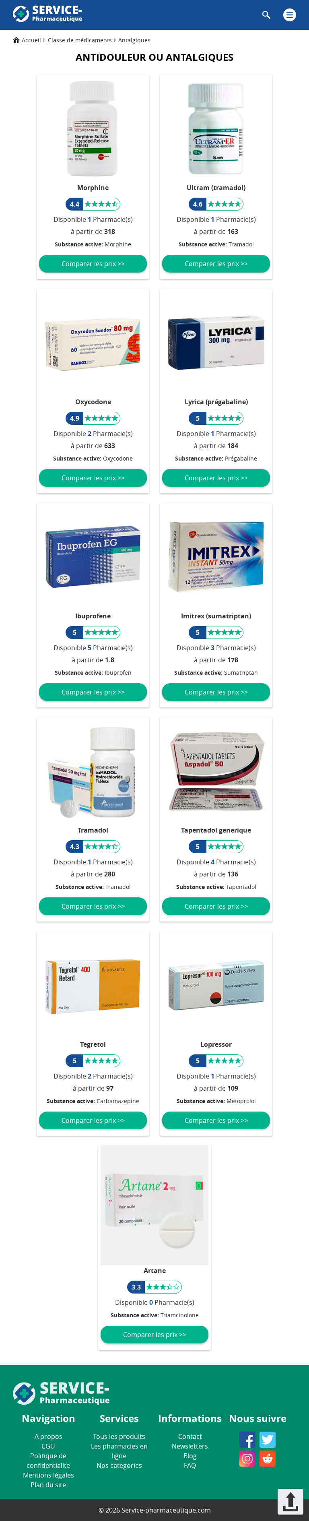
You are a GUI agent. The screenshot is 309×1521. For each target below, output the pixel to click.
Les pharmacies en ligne (119, 1451)
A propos (48, 1436)
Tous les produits (119, 1436)
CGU (48, 1446)
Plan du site (48, 1484)
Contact (190, 1436)
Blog (190, 1455)
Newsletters (190, 1446)
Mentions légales (48, 1475)
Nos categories (119, 1465)
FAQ (190, 1465)
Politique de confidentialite (48, 1460)
